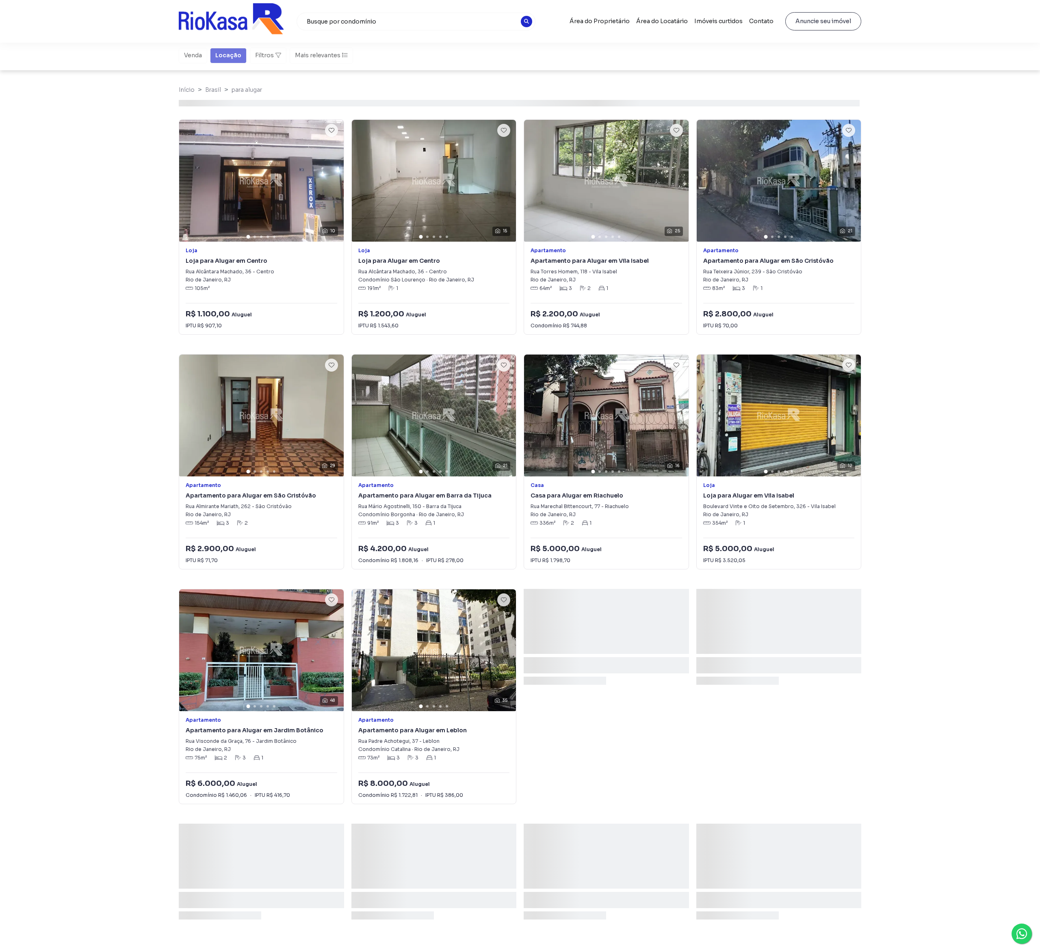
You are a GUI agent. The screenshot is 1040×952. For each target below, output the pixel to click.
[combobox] (416, 21)
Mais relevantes (317, 55)
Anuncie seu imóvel (823, 21)
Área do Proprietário (600, 21)
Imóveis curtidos (718, 21)
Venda (193, 55)
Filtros (264, 55)
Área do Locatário (662, 21)
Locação (228, 55)
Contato (761, 21)
